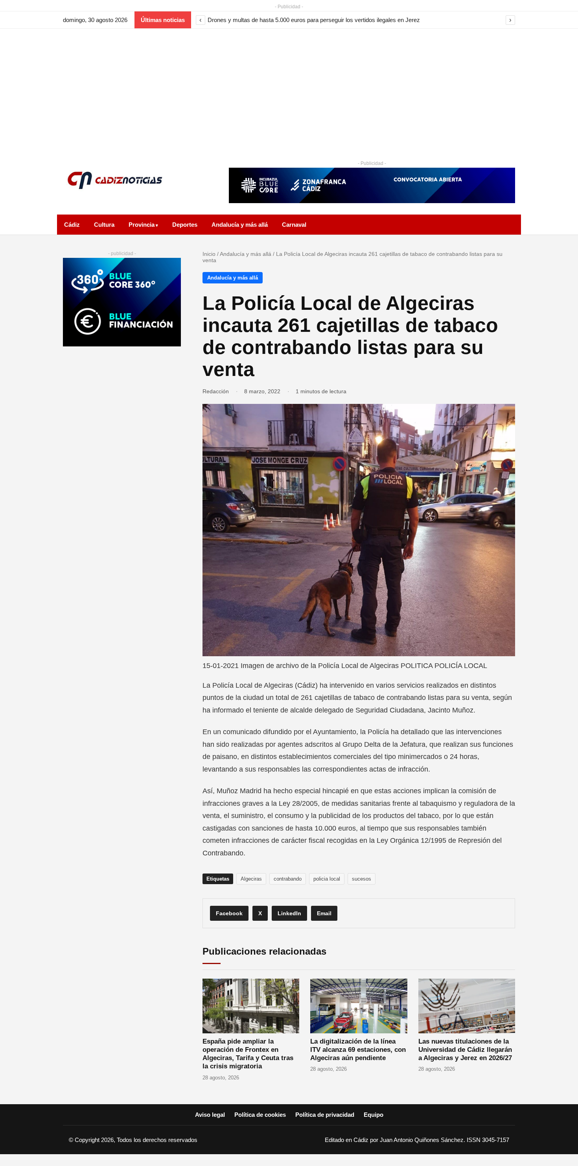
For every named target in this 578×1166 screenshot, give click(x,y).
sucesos (361, 879)
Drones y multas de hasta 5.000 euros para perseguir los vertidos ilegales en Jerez (314, 20)
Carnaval (294, 224)
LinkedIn (289, 913)
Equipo (373, 1114)
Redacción (215, 391)
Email (324, 913)
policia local (326, 879)
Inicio (208, 254)
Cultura (104, 224)
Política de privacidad (324, 1114)
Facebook (229, 913)
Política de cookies (260, 1114)
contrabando (288, 879)
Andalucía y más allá (240, 224)
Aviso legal (210, 1114)
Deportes (184, 224)
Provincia (142, 224)
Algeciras (251, 879)
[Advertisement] (289, 88)
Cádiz (72, 224)
